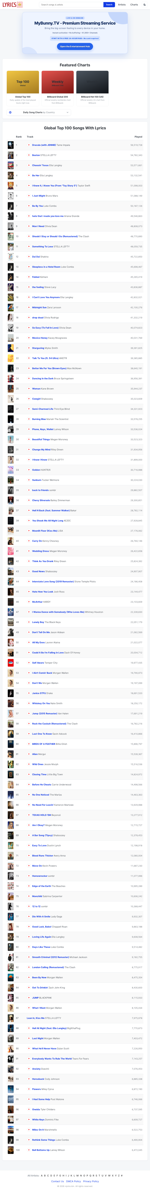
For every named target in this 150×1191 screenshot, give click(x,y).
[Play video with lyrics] (29, 145)
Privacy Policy (91, 1181)
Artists (122, 4)
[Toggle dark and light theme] (145, 5)
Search (109, 5)
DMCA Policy (73, 1181)
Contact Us (57, 1181)
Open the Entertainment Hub (75, 46)
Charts (134, 4)
